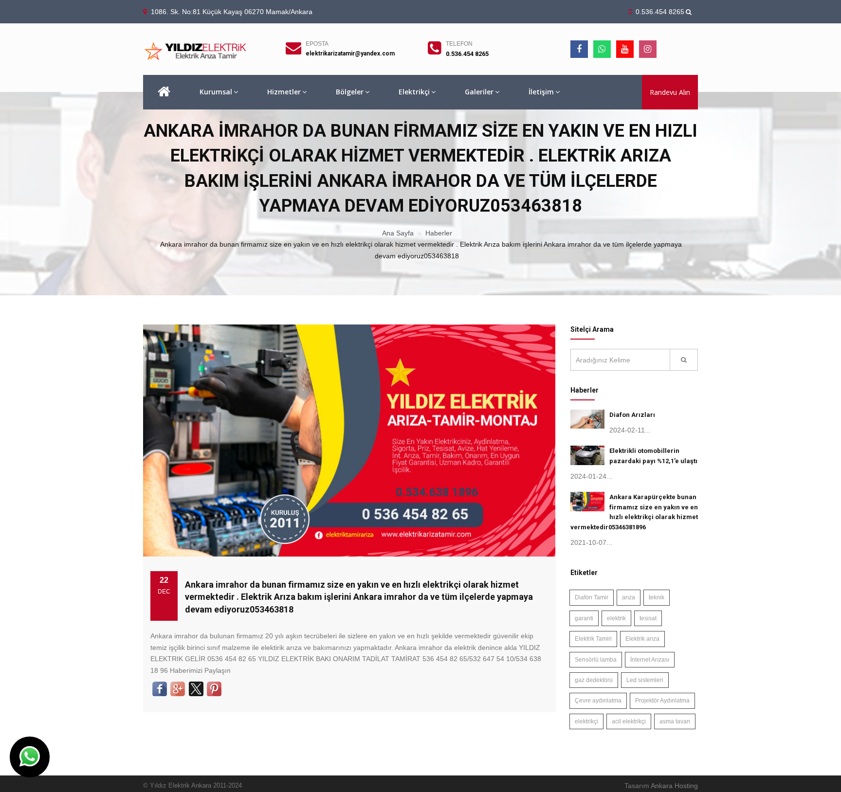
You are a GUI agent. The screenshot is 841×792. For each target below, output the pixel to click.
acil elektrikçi (629, 721)
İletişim (541, 91)
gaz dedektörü (594, 680)
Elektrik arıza (642, 638)
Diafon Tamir (591, 597)
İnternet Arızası (649, 659)
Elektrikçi (414, 91)
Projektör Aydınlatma (662, 700)
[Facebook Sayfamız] (579, 49)
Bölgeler (350, 91)
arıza (628, 597)
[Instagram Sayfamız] (648, 49)
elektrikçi (586, 721)
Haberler (438, 233)
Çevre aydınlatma (598, 700)
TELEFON (459, 43)
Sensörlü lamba (596, 659)
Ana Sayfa (398, 233)
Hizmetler (284, 91)
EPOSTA (317, 43)
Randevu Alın (670, 92)
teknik (656, 597)
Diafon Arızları (632, 414)
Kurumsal (216, 91)
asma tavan (674, 721)
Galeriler (479, 91)
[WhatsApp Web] (602, 49)
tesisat (648, 618)
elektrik (616, 618)
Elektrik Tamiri (593, 638)
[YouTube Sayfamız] (625, 49)
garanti (584, 618)
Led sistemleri (644, 680)
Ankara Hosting (674, 786)
